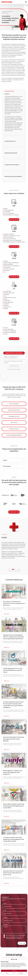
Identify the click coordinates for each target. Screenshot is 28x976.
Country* (5, 917)
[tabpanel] (3, 376)
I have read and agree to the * (16, 935)
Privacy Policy (22, 935)
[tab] (14, 353)
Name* (5, 903)
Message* (5, 924)
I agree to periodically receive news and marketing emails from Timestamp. (15, 937)
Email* (4, 910)
